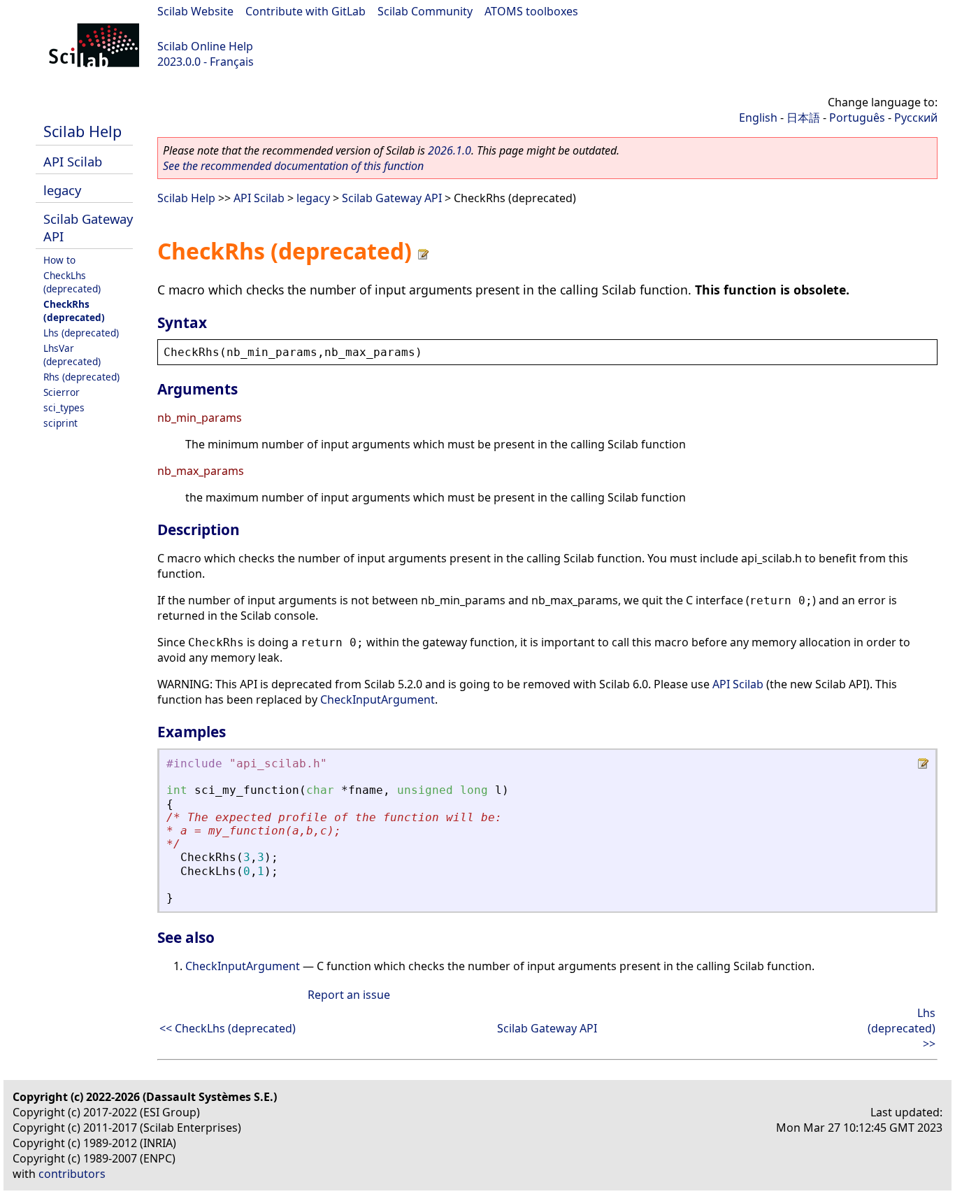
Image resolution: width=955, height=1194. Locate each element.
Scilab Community (425, 11)
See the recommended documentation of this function (293, 165)
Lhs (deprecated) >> (901, 1028)
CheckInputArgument (377, 699)
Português (857, 117)
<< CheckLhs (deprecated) (227, 1028)
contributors (72, 1173)
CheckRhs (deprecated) (74, 310)
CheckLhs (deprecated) (72, 282)
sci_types (64, 407)
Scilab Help (82, 131)
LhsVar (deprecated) (72, 354)
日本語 (803, 117)
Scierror (61, 392)
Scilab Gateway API (392, 198)
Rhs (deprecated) (81, 376)
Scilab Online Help (205, 46)
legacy (62, 190)
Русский (916, 117)
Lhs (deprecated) (81, 332)
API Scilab (72, 161)
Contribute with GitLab (305, 11)
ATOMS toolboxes (531, 11)
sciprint (60, 422)
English (758, 117)
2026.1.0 (449, 150)
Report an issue (349, 994)
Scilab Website (195, 11)
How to (59, 259)
